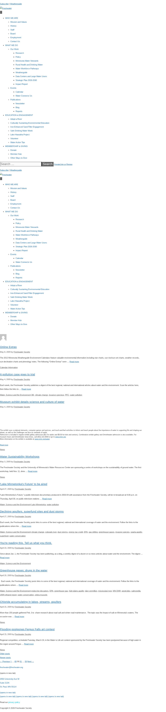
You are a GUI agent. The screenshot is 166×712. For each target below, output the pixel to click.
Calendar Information (9, 367)
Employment (15, 37)
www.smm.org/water (42, 439)
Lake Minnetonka (38, 504)
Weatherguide (16, 4)
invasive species (122, 532)
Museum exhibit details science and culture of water (32, 401)
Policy (18, 57)
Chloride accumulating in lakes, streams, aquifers (30, 601)
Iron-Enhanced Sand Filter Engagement (27, 127)
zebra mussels (41, 595)
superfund (4, 536)
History (13, 26)
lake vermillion (91, 591)
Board (12, 33)
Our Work (14, 49)
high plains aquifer (76, 591)
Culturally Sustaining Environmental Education (29, 123)
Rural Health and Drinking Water (29, 65)
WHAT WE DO (11, 45)
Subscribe (4, 4)
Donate (13, 150)
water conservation (17, 536)
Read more (74, 362)
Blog (17, 107)
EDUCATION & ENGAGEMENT (19, 115)
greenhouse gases (106, 532)
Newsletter (20, 103)
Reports (19, 111)
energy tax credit (76, 532)
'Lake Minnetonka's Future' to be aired (23, 483)
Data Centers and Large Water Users (31, 76)
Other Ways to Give (18, 158)
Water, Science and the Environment (15, 395)
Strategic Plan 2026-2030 (26, 80)
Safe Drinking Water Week (21, 131)
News (2, 449)
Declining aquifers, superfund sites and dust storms (32, 511)
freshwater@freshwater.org (11, 667)
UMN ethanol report (8, 595)
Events (13, 88)
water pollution (76, 395)
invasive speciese (56, 395)
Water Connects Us (24, 96)
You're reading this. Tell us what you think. (26, 542)
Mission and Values (18, 22)
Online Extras (8, 346)
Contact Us (15, 41)
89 (16, 661)
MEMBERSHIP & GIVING (16, 146)
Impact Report (22, 84)
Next (30, 661)
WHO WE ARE (11, 18)
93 (26, 661)
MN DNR (117, 591)
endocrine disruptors (40, 591)
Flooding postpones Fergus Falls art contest (27, 629)
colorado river (51, 532)
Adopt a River (16, 119)
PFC (67, 395)
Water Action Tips (17, 142)
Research (20, 53)
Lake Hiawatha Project (19, 134)
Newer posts (5, 657)
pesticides (126, 591)
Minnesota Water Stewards (27, 61)
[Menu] (1, 12)
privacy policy (14, 702)
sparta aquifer (136, 532)
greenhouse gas (61, 591)
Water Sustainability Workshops (19, 456)
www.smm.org (60, 437)
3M (32, 395)
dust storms (63, 532)
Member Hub (16, 154)
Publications (15, 100)
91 (21, 661)
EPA (86, 532)
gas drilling (93, 532)
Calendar (19, 92)
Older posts (5, 654)
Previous (5, 661)
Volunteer (14, 138)
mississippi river (105, 591)
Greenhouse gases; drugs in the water (23, 570)
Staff (12, 30)
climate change (41, 395)
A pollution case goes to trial (17, 374)
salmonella (135, 591)
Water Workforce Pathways (27, 68)
